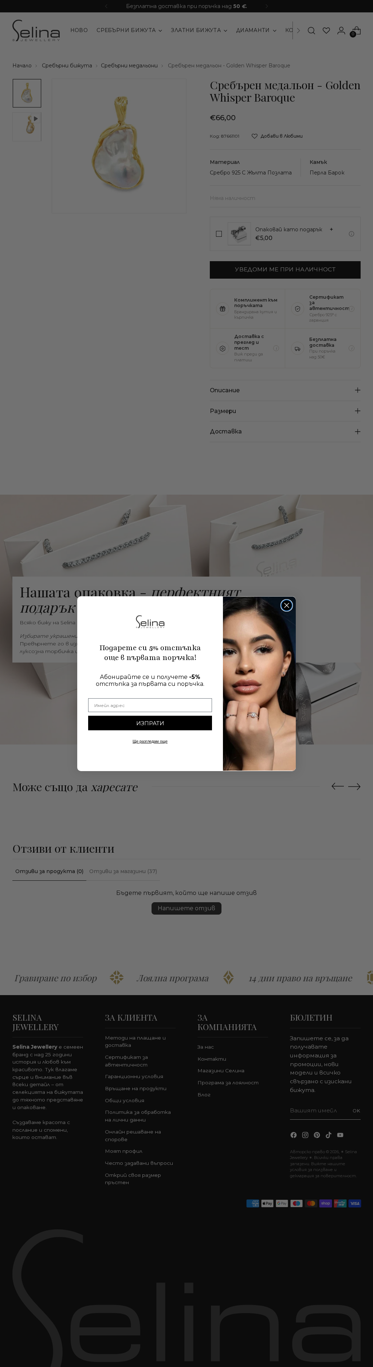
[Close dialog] (286, 605)
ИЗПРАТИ (150, 723)
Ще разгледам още (150, 741)
